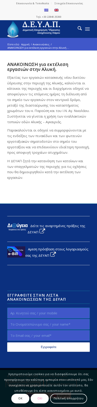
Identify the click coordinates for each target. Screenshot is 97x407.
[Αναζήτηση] (77, 29)
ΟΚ (20, 398)
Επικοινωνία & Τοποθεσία (32, 3)
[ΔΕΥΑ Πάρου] (40, 29)
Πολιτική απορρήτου (69, 398)
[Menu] (87, 29)
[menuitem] (32, 3)
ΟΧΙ (39, 398)
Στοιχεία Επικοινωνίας (68, 3)
